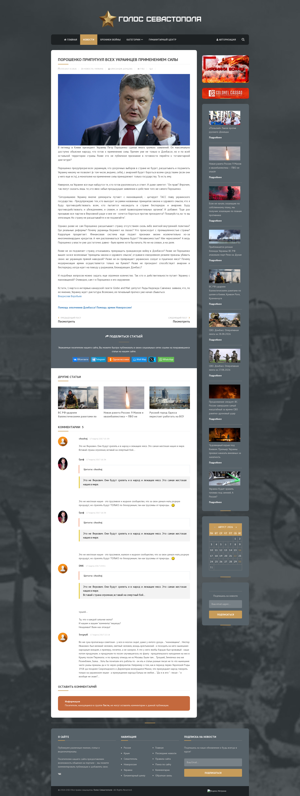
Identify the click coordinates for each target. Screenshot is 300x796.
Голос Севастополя (103, 790)
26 (220, 561)
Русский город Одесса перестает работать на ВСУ (166, 414)
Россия (127, 747)
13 (225, 550)
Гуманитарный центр (162, 39)
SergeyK (83, 634)
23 (239, 555)
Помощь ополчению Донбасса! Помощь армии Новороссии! (95, 307)
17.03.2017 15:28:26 (68, 69)
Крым (127, 753)
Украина (99, 69)
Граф (81, 459)
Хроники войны (110, 39)
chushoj (83, 438)
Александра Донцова (121, 69)
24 (211, 561)
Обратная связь (163, 775)
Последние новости (165, 753)
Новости (88, 39)
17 (211, 555)
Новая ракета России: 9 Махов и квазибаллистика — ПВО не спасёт (123, 416)
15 (235, 550)
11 (216, 550)
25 (216, 561)
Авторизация (227, 39)
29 (235, 561)
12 (220, 550)
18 (216, 555)
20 (225, 555)
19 (220, 555)
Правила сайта (163, 758)
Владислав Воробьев (70, 296)
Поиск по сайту (163, 764)
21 (230, 555)
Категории (134, 39)
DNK (81, 565)
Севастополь (130, 758)
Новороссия (130, 764)
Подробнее (215, 137)
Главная (71, 39)
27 (225, 561)
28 (230, 561)
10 (211, 550)
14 (230, 550)
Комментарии (162, 769)
